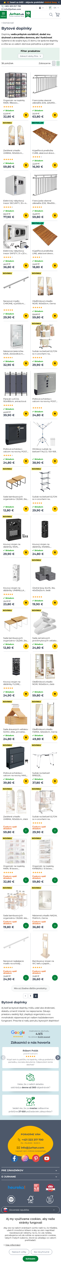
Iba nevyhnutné (41, 1252)
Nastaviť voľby (19, 1252)
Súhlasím (30, 1258)
